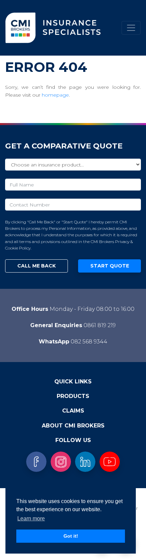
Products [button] (73, 396)
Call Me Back (36, 266)
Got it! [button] (70, 536)
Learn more (31, 518)
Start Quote (109, 266)
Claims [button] (73, 410)
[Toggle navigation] (131, 28)
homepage (55, 95)
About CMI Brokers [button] (73, 425)
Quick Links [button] (73, 381)
